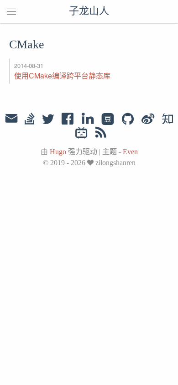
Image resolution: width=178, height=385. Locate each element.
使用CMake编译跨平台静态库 (62, 75)
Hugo (58, 152)
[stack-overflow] (30, 119)
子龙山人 (89, 11)
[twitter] (48, 119)
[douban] (108, 119)
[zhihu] (167, 119)
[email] (11, 118)
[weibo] (148, 119)
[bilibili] (81, 134)
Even (130, 152)
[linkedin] (87, 119)
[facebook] (67, 119)
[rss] (101, 134)
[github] (128, 119)
